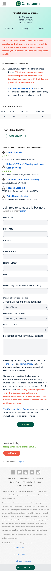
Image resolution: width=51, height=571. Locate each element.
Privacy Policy (26, 364)
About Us (11, 478)
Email (5, 274)
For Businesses (38, 478)
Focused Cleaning (15, 188)
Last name (8, 229)
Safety (39, 482)
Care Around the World (25, 485)
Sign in (23, 211)
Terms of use (20, 547)
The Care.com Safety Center (16, 409)
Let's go (12, 453)
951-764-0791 (25, 23)
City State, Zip (9, 252)
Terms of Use (9, 364)
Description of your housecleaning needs (23, 336)
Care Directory (24, 478)
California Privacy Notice (23, 561)
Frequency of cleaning (14, 313)
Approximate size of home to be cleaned (22, 302)
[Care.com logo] (27, 4)
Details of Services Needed (15, 297)
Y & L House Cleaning (17, 196)
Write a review (15, 136)
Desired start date (11, 325)
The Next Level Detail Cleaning (22, 180)
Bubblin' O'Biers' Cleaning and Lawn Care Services (25, 166)
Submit (25, 425)
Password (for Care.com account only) (22, 286)
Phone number (10, 263)
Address (7, 240)
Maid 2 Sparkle (14, 152)
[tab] (25, 297)
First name (8, 218)
